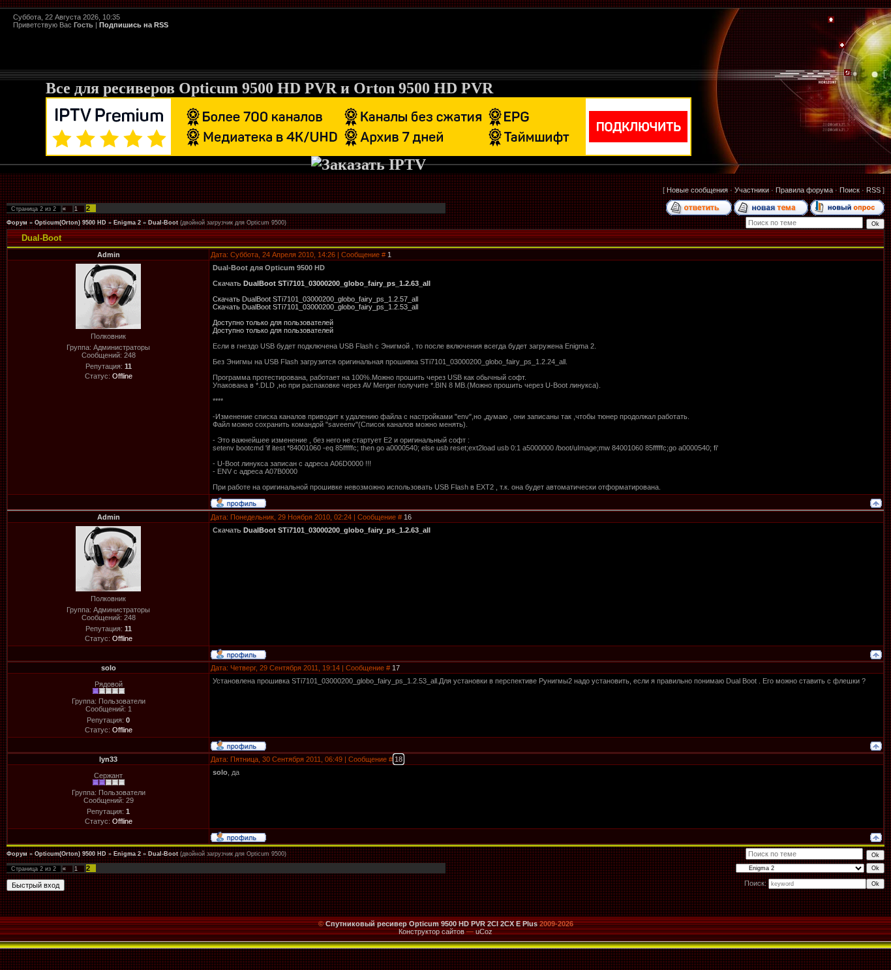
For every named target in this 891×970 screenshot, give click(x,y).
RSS (873, 190)
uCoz (484, 931)
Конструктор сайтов (431, 931)
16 (408, 517)
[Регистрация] (842, 46)
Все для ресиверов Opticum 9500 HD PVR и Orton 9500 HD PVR (269, 88)
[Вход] (847, 73)
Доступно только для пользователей (273, 322)
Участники (751, 190)
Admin (108, 254)
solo (108, 668)
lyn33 (108, 759)
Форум (17, 222)
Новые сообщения (697, 190)
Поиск (849, 190)
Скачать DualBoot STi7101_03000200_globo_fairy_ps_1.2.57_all (315, 299)
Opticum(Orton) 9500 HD (70, 222)
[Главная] (831, 20)
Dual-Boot (163, 222)
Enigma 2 (127, 222)
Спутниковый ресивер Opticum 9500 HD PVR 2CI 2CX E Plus (431, 924)
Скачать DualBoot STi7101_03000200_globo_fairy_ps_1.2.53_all (315, 307)
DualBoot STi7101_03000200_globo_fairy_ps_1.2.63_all (336, 283)
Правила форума (804, 190)
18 (398, 759)
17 (396, 668)
